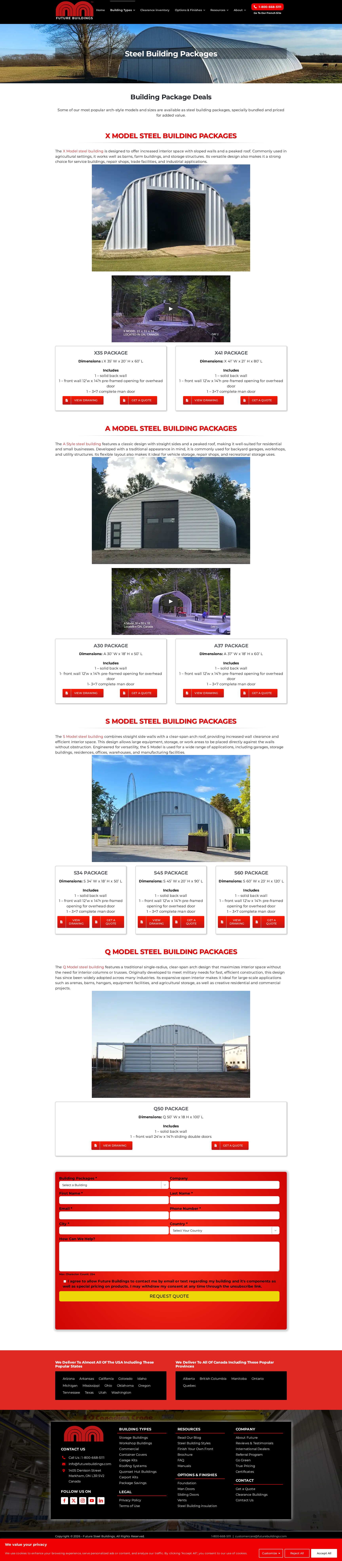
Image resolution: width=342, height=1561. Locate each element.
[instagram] (82, 1500)
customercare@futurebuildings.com (261, 1536)
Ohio (108, 1385)
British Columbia (213, 1379)
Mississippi (91, 1385)
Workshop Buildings (135, 1443)
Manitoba (239, 1379)
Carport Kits (128, 1477)
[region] (171, 1550)
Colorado (125, 1379)
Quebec (189, 1385)
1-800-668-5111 (93, 1458)
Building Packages (78, 1178)
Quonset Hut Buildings (138, 1472)
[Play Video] (171, 309)
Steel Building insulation (197, 1506)
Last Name (181, 1193)
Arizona (69, 1379)
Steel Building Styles (194, 1443)
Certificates (245, 1472)
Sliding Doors (188, 1495)
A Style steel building (82, 444)
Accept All (324, 1553)
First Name (71, 1193)
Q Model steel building (83, 967)
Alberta (189, 1379)
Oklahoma (125, 1385)
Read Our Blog (189, 1438)
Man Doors (186, 1489)
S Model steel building (83, 736)
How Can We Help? (77, 1239)
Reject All (297, 1553)
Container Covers (133, 1455)
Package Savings (132, 1483)
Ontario (258, 1379)
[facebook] (64, 1500)
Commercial (129, 1449)
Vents (182, 1500)
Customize (269, 1553)
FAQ (181, 1460)
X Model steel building (83, 151)
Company (179, 1178)
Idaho (142, 1379)
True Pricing (245, 1466)
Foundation (187, 1483)
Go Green (243, 1460)
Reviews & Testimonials (254, 1443)
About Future (247, 1438)
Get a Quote (245, 1489)
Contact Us (245, 1500)
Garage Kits (128, 1460)
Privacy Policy (130, 1500)
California (106, 1379)
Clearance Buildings (252, 1495)
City (64, 1224)
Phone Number (185, 1208)
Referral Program (249, 1455)
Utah (103, 1392)
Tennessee (71, 1392)
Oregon (144, 1385)
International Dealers (253, 1449)
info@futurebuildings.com (90, 1464)
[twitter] (73, 1500)
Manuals (184, 1466)
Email (65, 1208)
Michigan (70, 1385)
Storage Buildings (133, 1438)
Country (179, 1224)
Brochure (185, 1455)
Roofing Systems (133, 1466)
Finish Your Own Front (196, 1449)
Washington (121, 1392)
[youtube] (91, 1500)
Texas (89, 1392)
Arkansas (86, 1379)
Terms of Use (129, 1506)
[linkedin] (100, 1500)
